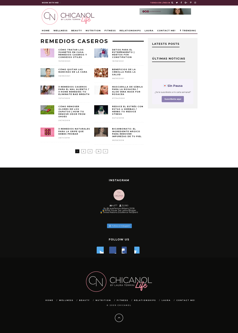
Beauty (76, 30)
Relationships (130, 30)
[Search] (172, 3)
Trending (188, 30)
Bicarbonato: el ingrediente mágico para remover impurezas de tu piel (127, 133)
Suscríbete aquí (172, 99)
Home (46, 30)
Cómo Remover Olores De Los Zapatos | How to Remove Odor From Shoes (72, 111)
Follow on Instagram (121, 226)
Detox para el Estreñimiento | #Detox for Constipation (123, 53)
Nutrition (93, 30)
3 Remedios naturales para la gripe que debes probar (74, 131)
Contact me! (166, 30)
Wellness (60, 30)
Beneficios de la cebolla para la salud (124, 72)
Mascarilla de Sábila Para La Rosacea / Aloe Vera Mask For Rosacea (127, 91)
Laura (149, 30)
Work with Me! (50, 3)
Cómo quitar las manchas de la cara (72, 70)
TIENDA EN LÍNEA (159, 3)
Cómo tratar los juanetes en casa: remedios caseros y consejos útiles (72, 53)
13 (98, 151)
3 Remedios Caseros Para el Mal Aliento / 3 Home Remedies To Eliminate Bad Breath (74, 91)
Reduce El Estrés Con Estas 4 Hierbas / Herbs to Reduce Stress (127, 110)
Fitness (110, 30)
